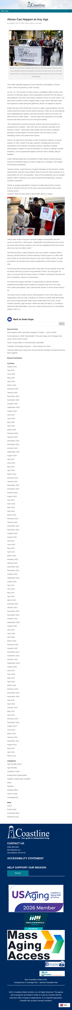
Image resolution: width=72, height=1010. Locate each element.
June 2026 (11, 374)
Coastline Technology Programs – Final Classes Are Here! (29, 346)
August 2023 (12, 496)
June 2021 (11, 589)
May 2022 (11, 548)
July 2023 (10, 500)
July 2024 (10, 459)
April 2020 (11, 637)
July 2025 (10, 415)
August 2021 (12, 582)
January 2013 (12, 737)
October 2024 (12, 448)
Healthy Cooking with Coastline (19, 779)
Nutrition (10, 786)
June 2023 (11, 504)
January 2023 (12, 522)
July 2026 (10, 370)
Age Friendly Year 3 (14, 764)
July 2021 (10, 585)
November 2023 (13, 489)
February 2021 (12, 604)
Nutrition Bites (12, 790)
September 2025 (13, 407)
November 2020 (13, 615)
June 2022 (11, 544)
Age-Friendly (12, 768)
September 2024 (13, 452)
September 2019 (13, 663)
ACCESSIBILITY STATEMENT (25, 858)
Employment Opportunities (17, 775)
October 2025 (12, 404)
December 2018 (13, 693)
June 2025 (11, 418)
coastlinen (12, 23)
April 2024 (11, 470)
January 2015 (12, 707)
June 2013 (11, 730)
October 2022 (12, 533)
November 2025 (13, 400)
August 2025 (12, 411)
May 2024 (11, 467)
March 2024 (11, 474)
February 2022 (12, 559)
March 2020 (11, 641)
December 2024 (13, 441)
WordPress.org (12, 817)
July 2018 (10, 700)
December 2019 (13, 652)
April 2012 (11, 752)
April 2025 (11, 426)
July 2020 (10, 630)
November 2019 (13, 656)
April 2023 (11, 511)
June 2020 (11, 633)
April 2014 (11, 715)
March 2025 (11, 430)
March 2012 (11, 756)
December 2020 (13, 611)
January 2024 (12, 481)
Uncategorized (12, 797)
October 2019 (12, 659)
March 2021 (11, 600)
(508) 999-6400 (13, 847)
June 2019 (11, 674)
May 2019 (11, 678)
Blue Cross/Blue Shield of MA (36, 980)
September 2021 (13, 578)
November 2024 (13, 444)
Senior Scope (29, 23)
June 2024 (11, 463)
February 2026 (12, 389)
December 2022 (13, 526)
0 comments (38, 23)
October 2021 (12, 574)
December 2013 (13, 722)
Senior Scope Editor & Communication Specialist (25, 343)
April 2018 (11, 704)
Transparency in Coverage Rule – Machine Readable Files (36, 982)
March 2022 (11, 556)
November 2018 (13, 696)
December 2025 (13, 396)
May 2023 (11, 507)
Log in (9, 806)
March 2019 (11, 685)
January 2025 (12, 437)
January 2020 (12, 648)
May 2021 (11, 593)
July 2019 (10, 670)
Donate (18, 873)
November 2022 (13, 530)
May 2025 (11, 422)
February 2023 (12, 519)
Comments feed (13, 813)
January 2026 (12, 393)
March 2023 (11, 515)
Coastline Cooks (13, 771)
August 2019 (12, 667)
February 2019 (12, 689)
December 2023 (13, 485)
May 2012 (11, 748)
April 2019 (11, 682)
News (9, 783)
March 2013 (11, 734)
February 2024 (12, 478)
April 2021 (11, 596)
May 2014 (11, 711)
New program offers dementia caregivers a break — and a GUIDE (31, 332)
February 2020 (12, 645)
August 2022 (12, 537)
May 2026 (11, 378)
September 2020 (13, 622)
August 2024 (12, 456)
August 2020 (12, 626)
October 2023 (12, 493)
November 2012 (13, 741)
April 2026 (11, 381)
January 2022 (12, 563)
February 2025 (12, 433)
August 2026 (12, 367)
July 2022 (10, 541)
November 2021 (13, 570)
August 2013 (12, 726)
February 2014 (12, 719)
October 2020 (12, 619)
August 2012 (12, 745)
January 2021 (12, 607)
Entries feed (11, 809)
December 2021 (13, 567)
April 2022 (11, 552)
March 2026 (11, 385)
